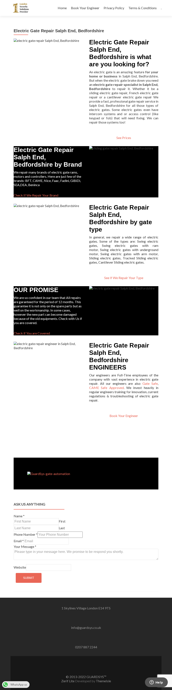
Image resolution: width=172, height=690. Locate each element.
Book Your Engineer (85, 8)
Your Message (25, 546)
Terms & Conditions (142, 8)
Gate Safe (150, 383)
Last (62, 528)
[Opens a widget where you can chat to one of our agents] (156, 682)
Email (19, 541)
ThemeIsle (103, 681)
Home (62, 8)
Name (19, 516)
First (62, 521)
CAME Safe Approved (106, 388)
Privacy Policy (114, 8)
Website (20, 567)
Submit (28, 577)
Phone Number (26, 534)
